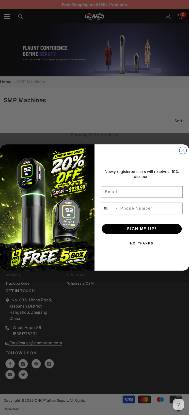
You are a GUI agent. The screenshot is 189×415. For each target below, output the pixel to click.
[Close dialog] (183, 150)
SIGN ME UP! (141, 229)
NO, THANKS (141, 243)
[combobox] (109, 208)
